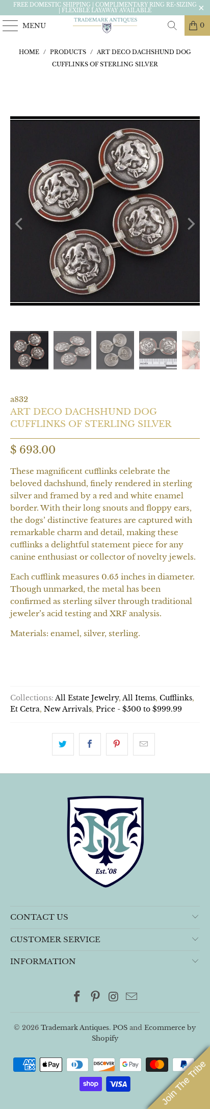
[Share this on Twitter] (63, 744)
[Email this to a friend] (144, 744)
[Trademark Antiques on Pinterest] (95, 997)
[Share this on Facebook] (90, 744)
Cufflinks (176, 698)
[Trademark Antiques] (105, 25)
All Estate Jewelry (87, 698)
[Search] (172, 25)
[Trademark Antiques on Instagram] (113, 997)
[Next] (190, 223)
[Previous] (20, 223)
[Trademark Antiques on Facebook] (77, 997)
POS (120, 1027)
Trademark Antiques (75, 1027)
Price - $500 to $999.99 (139, 709)
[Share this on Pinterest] (117, 744)
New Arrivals (68, 709)
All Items (138, 698)
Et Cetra (25, 709)
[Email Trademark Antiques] (132, 997)
